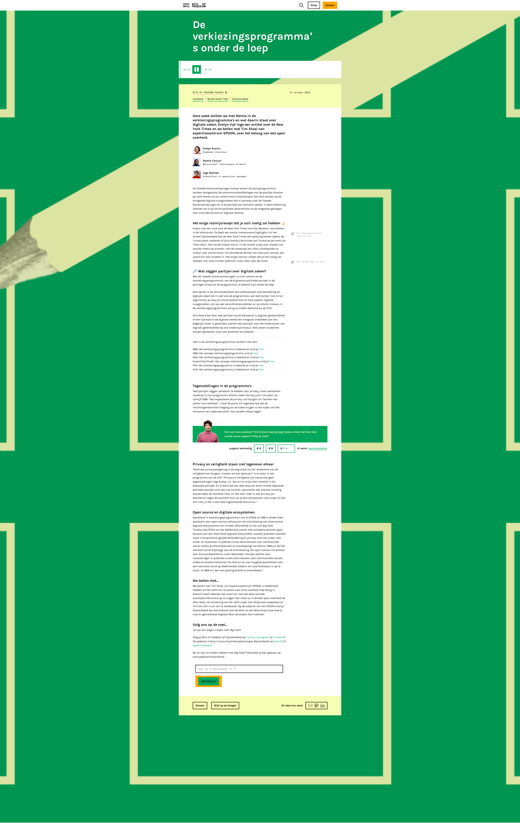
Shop (314, 5)
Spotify (278, 641)
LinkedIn (278, 637)
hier (261, 349)
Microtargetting (218, 99)
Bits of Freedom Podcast (208, 92)
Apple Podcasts (202, 645)
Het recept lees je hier (311, 261)
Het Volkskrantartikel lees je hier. (309, 234)
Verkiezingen (240, 99)
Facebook (198, 99)
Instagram (262, 637)
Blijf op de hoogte (225, 705)
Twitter (250, 637)
